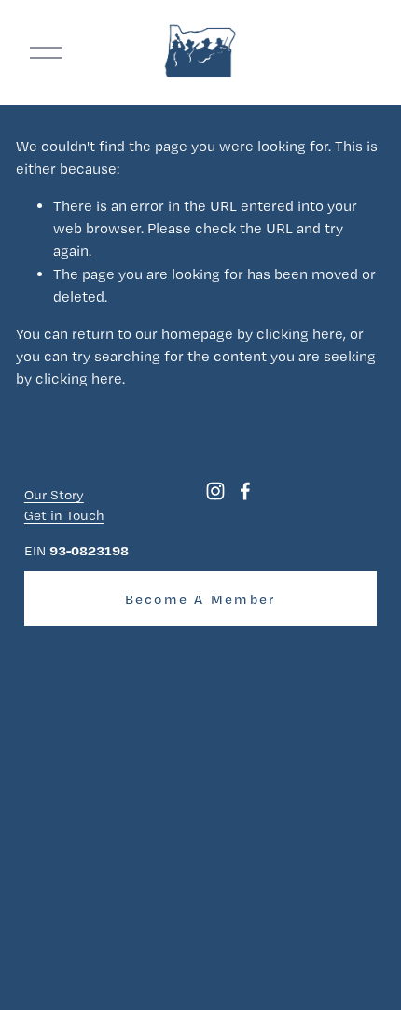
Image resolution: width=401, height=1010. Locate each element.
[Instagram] (215, 491)
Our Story (54, 494)
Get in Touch (64, 515)
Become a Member (201, 599)
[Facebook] (245, 491)
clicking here (299, 334)
